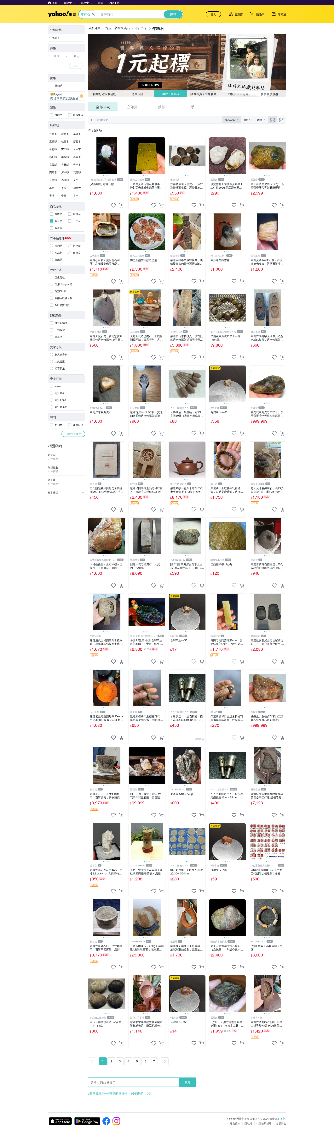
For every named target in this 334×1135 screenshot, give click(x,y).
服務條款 (235, 1123)
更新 (282, 1118)
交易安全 (281, 1123)
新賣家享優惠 (269, 94)
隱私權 (248, 1123)
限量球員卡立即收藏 (204, 94)
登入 (213, 14)
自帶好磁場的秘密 (104, 94)
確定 (75, 66)
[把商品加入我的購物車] (121, 205)
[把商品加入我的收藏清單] (113, 205)
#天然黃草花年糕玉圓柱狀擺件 (107, 1093)
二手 (190, 106)
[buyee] (66, 96)
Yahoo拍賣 (62, 14)
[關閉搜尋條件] (93, 14)
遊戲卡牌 (137, 94)
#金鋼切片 (137, 1093)
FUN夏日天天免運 (236, 94)
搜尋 (188, 1082)
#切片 (150, 1093)
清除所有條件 (73, 434)
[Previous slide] (90, 156)
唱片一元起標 (170, 94)
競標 (161, 106)
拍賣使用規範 (264, 1123)
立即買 (132, 106)
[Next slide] (122, 156)
